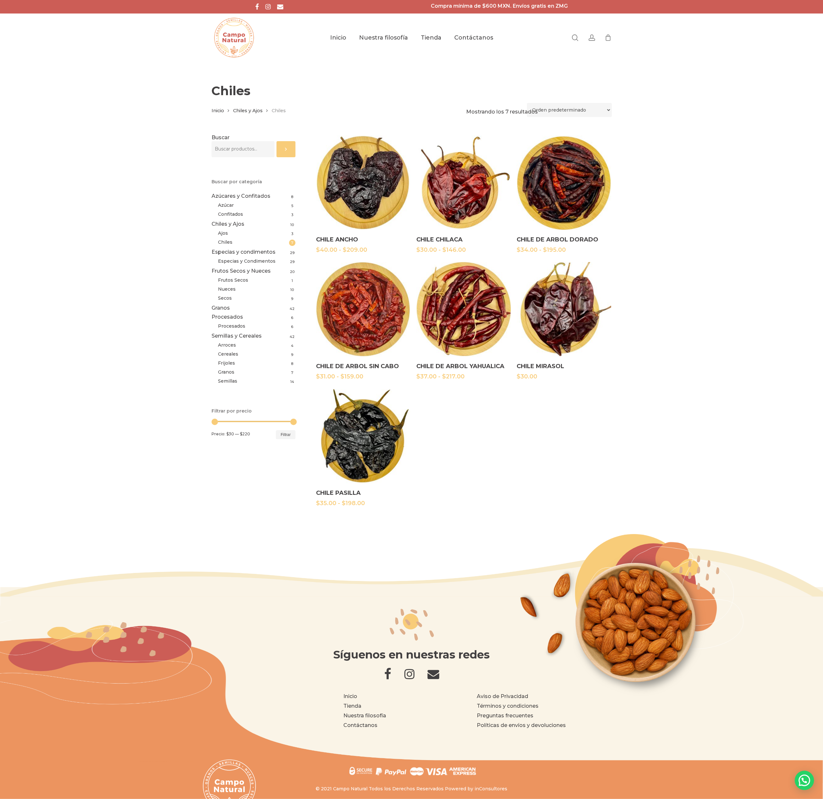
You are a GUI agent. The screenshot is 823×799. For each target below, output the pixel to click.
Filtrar (286, 434)
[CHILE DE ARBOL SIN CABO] (363, 309)
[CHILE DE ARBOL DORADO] (564, 182)
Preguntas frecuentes (505, 716)
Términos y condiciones (507, 706)
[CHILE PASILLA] (363, 436)
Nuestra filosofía (364, 716)
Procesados (227, 317)
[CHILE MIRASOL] (564, 309)
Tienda (352, 706)
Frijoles (226, 363)
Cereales (228, 354)
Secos (225, 298)
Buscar (221, 137)
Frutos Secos (233, 280)
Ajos (223, 233)
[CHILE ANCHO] (363, 182)
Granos (221, 308)
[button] (804, 780)
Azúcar (226, 205)
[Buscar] (285, 149)
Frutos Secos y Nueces (241, 271)
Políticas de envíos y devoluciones (521, 725)
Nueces (227, 289)
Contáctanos (360, 725)
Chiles (225, 242)
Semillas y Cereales (237, 336)
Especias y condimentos (244, 252)
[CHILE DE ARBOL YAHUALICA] (463, 309)
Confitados (230, 214)
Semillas (227, 381)
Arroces (227, 345)
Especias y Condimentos (247, 261)
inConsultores (491, 789)
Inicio (218, 110)
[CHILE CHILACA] (463, 182)
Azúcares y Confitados (241, 196)
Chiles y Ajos (248, 110)
